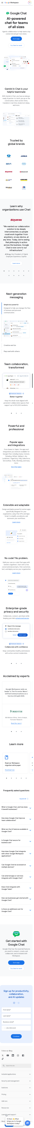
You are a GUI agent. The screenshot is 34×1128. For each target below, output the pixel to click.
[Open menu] (2, 2)
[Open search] (29, 2)
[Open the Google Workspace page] (12, 3)
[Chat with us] (27, 1123)
